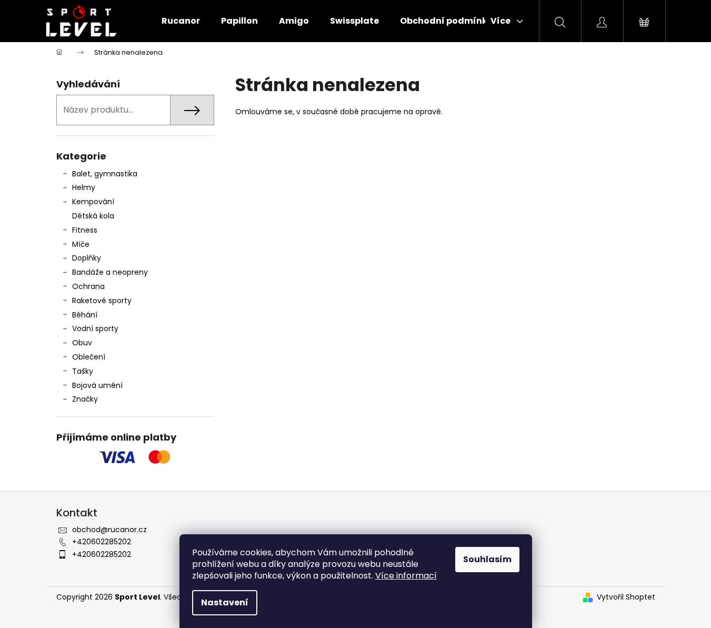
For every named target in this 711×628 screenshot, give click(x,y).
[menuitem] (181, 21)
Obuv (82, 342)
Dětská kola (93, 216)
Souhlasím (487, 559)
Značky (85, 399)
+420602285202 (101, 541)
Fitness (84, 230)
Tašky (82, 371)
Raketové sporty (102, 300)
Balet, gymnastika (104, 173)
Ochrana (88, 286)
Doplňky (86, 258)
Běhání (84, 315)
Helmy (83, 187)
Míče (80, 244)
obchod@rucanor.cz (109, 529)
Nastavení (224, 602)
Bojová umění (97, 385)
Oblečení (88, 357)
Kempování (93, 201)
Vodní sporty (95, 328)
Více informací (406, 576)
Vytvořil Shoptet (626, 597)
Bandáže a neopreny (110, 272)
